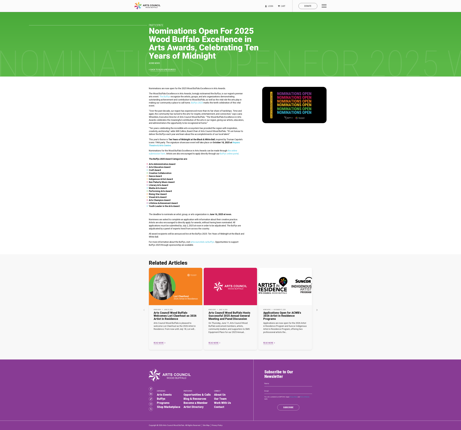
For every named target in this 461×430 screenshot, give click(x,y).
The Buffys (164, 96)
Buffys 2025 (197, 102)
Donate (307, 6)
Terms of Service (304, 397)
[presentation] (144, 310)
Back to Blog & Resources (163, 70)
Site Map (206, 425)
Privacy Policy (293, 397)
